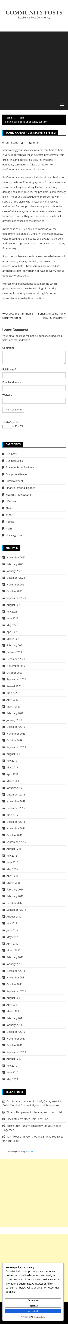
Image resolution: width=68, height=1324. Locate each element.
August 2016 (13, 849)
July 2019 (11, 760)
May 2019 (12, 767)
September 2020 (16, 679)
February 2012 (15, 957)
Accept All (33, 1311)
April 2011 (12, 1004)
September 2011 (16, 991)
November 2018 (15, 801)
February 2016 (15, 889)
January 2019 (14, 788)
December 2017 (15, 808)
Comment (8, 348)
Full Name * (9, 369)
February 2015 (15, 896)
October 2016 (14, 835)
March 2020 (13, 706)
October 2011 (14, 984)
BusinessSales (14, 460)
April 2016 (12, 876)
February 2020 (15, 713)
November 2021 (15, 584)
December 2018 (15, 794)
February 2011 (15, 1018)
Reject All (33, 1305)
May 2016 (12, 869)
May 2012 (12, 937)
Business (11, 454)
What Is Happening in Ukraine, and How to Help (34, 1112)
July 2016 (11, 855)
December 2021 (15, 577)
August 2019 (13, 754)
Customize (33, 1300)
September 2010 (16, 1052)
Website (7, 395)
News (9, 508)
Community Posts (34, 13)
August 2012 (13, 916)
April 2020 (12, 699)
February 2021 (15, 645)
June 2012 (12, 930)
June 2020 (12, 693)
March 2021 (13, 639)
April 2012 (12, 943)
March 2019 (13, 781)
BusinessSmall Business (20, 467)
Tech (35, 142)
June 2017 (12, 815)
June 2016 (12, 862)
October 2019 (14, 740)
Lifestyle (11, 501)
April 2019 (12, 774)
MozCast (29, 1151)
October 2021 (14, 591)
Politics (10, 521)
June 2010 (12, 1072)
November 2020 (15, 666)
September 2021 (16, 598)
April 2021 (12, 632)
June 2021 (12, 618)
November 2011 (15, 977)
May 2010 (12, 1079)
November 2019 (15, 733)
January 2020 (14, 720)
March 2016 (13, 882)
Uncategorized (14, 535)
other (9, 515)
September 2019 (16, 747)
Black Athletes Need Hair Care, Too (27, 1119)
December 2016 (15, 821)
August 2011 (13, 998)
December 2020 (15, 659)
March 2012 (13, 950)
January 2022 (14, 571)
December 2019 (15, 727)
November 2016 (15, 828)
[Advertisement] (34, 66)
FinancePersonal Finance (20, 488)
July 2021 (11, 611)
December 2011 (15, 971)
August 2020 (13, 686)
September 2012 (16, 909)
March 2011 (13, 1011)
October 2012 (14, 903)
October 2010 (14, 1045)
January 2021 (14, 652)
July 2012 (11, 923)
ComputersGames (16, 474)
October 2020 (14, 672)
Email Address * (11, 382)
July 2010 (11, 1065)
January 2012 (14, 964)
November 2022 (15, 557)
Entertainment (14, 481)
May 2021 (12, 625)
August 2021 (13, 605)
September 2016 (16, 842)
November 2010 (15, 1038)
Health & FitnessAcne (18, 494)
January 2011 (14, 1025)
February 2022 (15, 564)
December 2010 (15, 1031)
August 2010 (13, 1059)
